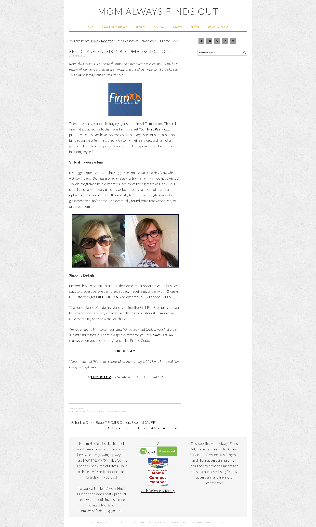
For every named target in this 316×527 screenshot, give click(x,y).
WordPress (217, 522)
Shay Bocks (147, 522)
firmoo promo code (94, 411)
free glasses (114, 411)
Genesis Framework (182, 522)
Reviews (81, 408)
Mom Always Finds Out (158, 11)
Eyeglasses (82, 411)
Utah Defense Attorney (158, 491)
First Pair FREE (158, 129)
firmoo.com (105, 411)
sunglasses (122, 411)
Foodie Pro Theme (125, 522)
